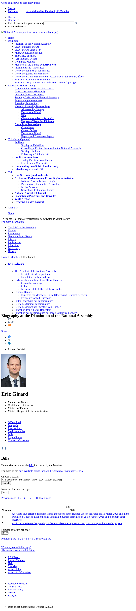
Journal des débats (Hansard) (30, 91)
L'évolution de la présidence (36, 277)
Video (11, 172)
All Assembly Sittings (32, 109)
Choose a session (10, 476)
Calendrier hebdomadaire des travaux (34, 88)
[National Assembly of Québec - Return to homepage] (30, 32)
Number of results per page (15, 489)
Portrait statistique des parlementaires (34, 301)
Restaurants (14, 233)
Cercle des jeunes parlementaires (32, 73)
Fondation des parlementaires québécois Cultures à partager (46, 82)
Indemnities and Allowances (29, 67)
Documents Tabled (31, 112)
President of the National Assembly (33, 43)
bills (31, 465)
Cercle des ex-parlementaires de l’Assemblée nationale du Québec (49, 76)
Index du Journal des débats (29, 94)
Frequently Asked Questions (36, 298)
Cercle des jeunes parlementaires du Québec (38, 307)
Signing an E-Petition (32, 145)
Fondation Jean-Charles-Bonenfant (33, 79)
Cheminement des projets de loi (37, 118)
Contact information (18, 440)
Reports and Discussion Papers (37, 136)
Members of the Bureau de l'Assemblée (35, 64)
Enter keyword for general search (25, 23)
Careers (12, 17)
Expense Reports (23, 292)
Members (13, 40)
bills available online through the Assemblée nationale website (51, 471)
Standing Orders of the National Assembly (37, 97)
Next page (45, 498)
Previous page (8, 498)
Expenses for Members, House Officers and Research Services (54, 295)
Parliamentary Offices (26, 58)
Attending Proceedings (26, 103)
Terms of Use (15, 586)
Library (12, 239)
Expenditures (15, 437)
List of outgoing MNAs (27, 46)
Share (4, 331)
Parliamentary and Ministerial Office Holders (38, 280)
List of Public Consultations (35, 163)
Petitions (19, 142)
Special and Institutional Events (37, 190)
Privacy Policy (15, 589)
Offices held (14, 422)
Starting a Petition (30, 151)
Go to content (8, 2)
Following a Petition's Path (35, 154)
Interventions (15, 428)
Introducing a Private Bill (29, 169)
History (12, 251)
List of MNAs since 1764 (28, 49)
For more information (12, 221)
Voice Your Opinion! (19, 139)
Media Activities (29, 187)
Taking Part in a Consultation (36, 160)
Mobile (11, 592)
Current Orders (29, 130)
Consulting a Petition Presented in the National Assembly (51, 148)
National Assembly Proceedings (38, 181)
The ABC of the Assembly (22, 227)
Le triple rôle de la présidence (36, 274)
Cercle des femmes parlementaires (32, 70)
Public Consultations (26, 157)
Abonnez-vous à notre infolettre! (18, 550)
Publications (14, 242)
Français (12, 595)
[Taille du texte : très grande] (12, 322)
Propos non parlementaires (28, 100)
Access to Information (19, 572)
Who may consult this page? (16, 547)
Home (11, 37)
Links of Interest (16, 560)
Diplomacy (14, 248)
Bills (23, 115)
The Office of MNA (25, 55)
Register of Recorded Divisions (37, 121)
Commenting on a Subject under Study (37, 166)
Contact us (13, 20)
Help (10, 563)
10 (37, 498)
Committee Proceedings (28, 124)
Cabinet (25, 286)
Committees (27, 127)
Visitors (12, 230)
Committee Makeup (25, 61)
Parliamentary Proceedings (22, 85)
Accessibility (14, 569)
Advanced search (17, 26)
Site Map (12, 566)
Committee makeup (31, 283)
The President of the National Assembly (35, 271)
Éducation (13, 245)
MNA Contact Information (28, 52)
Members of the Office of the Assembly (42, 289)
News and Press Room (20, 236)
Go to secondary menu (28, 2)
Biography (13, 425)
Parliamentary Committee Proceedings (41, 184)
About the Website (17, 583)
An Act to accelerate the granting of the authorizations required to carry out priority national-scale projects (67, 523)
